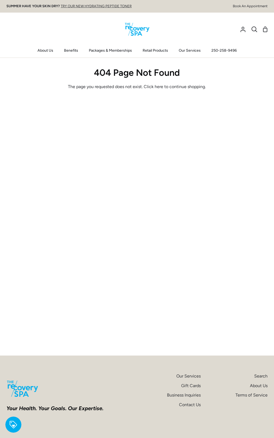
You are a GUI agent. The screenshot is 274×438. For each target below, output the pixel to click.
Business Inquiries (184, 395)
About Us (259, 385)
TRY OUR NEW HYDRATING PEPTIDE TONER (96, 6)
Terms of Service (251, 395)
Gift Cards (191, 385)
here (159, 86)
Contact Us (190, 404)
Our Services (188, 376)
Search (261, 376)
